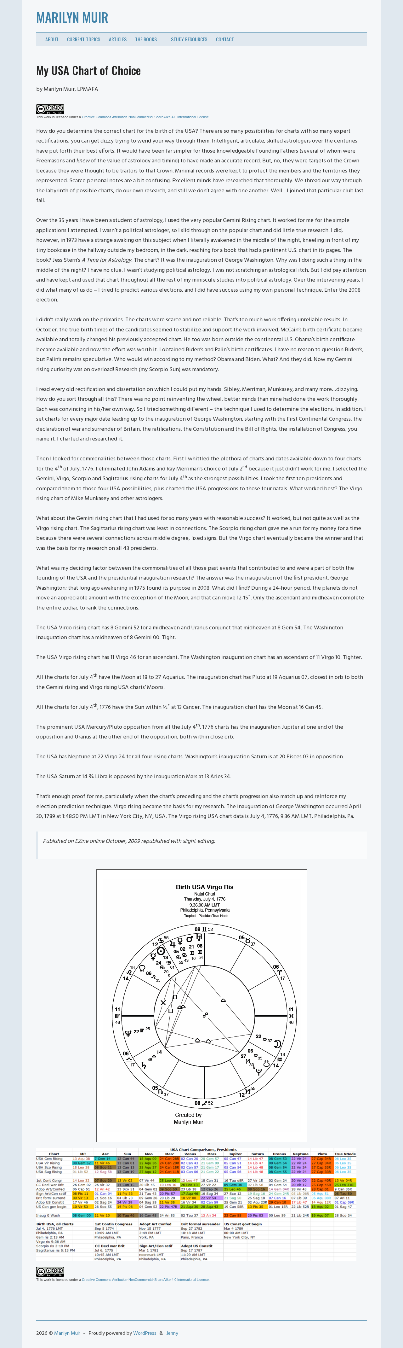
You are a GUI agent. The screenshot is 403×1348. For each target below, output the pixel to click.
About (52, 39)
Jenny (172, 1333)
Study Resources (189, 39)
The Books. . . (148, 39)
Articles (118, 39)
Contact (225, 39)
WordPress (144, 1333)
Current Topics (83, 39)
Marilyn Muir (72, 17)
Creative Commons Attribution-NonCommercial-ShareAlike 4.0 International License (145, 117)
